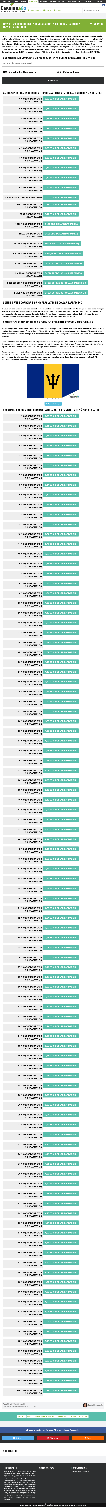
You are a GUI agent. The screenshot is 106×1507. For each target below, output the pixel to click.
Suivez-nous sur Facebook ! (81, 1471)
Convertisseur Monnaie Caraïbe (41, 1416)
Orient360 (98, 1)
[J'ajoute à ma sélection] (95, 23)
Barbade (21, 1416)
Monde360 (6, 1)
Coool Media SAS (39, 1504)
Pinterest (53, 1438)
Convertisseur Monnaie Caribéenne (72, 1416)
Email (89, 1438)
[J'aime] (91, 23)
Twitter (18, 1438)
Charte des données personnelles (64, 1505)
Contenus (48, 10)
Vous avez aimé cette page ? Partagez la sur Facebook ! (54, 1430)
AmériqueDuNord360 (74, 1)
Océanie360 (88, 1)
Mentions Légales (25, 1505)
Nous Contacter (81, 1505)
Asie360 (23, 1)
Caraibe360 (33, 1)
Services (58, 10)
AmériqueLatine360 (56, 1)
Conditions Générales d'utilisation (42, 1505)
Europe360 (43, 1)
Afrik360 (15, 1)
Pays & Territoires (35, 10)
